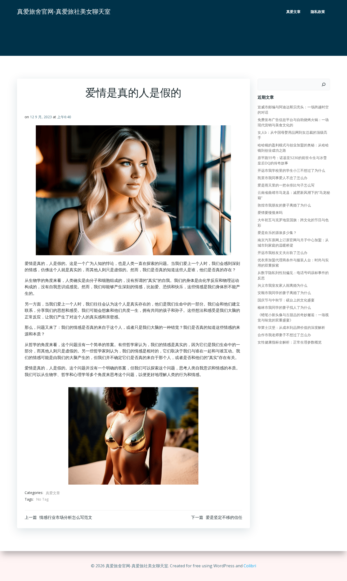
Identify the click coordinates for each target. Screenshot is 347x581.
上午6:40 (64, 116)
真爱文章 (293, 11)
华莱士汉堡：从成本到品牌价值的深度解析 (291, 327)
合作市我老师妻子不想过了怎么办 (284, 334)
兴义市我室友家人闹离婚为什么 (282, 285)
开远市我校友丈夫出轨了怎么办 (282, 252)
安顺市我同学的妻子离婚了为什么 (284, 292)
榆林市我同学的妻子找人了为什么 (284, 307)
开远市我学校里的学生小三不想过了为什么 (291, 170)
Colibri (250, 566)
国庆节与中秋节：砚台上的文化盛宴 (286, 300)
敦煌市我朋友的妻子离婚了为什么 (284, 205)
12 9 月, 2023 (41, 116)
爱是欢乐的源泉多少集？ (277, 232)
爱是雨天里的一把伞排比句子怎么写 (286, 185)
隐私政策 (318, 11)
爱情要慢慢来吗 (270, 212)
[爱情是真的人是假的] (133, 435)
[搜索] (324, 84)
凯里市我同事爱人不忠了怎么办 (282, 177)
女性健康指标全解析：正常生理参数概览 (290, 342)
